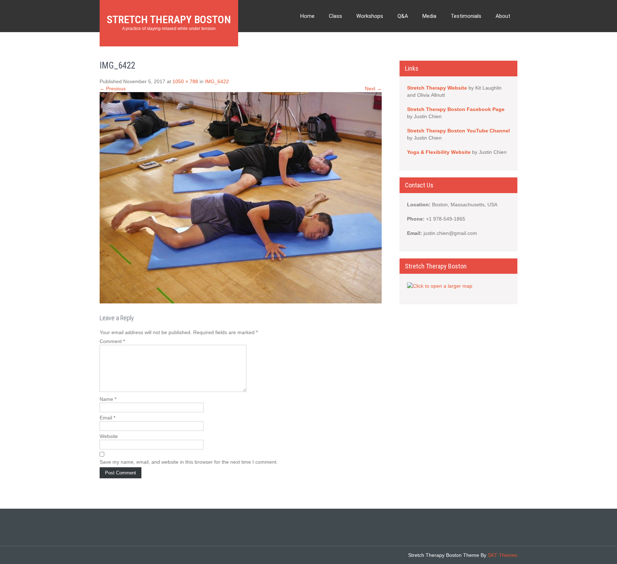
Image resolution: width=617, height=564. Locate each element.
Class (335, 16)
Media (429, 16)
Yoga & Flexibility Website (439, 152)
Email (107, 418)
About (503, 16)
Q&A (402, 16)
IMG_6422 (217, 81)
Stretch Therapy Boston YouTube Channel (458, 131)
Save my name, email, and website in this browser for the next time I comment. (189, 462)
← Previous (113, 88)
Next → (373, 88)
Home (307, 16)
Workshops (369, 16)
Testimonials (466, 16)
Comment (112, 341)
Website (109, 436)
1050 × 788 (185, 81)
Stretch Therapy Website (437, 88)
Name (108, 399)
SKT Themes (502, 555)
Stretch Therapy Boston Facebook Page (456, 109)
